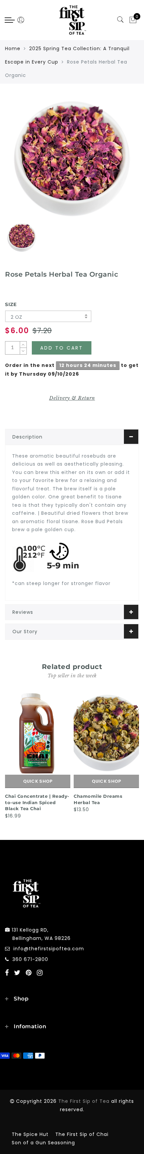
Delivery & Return (72, 398)
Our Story (25, 631)
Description (27, 437)
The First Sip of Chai (82, 1134)
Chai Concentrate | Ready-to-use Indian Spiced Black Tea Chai (37, 802)
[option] (72, 158)
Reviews (22, 612)
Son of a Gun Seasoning (43, 1142)
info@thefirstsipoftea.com (48, 948)
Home (12, 48)
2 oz (16, 316)
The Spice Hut (30, 1134)
